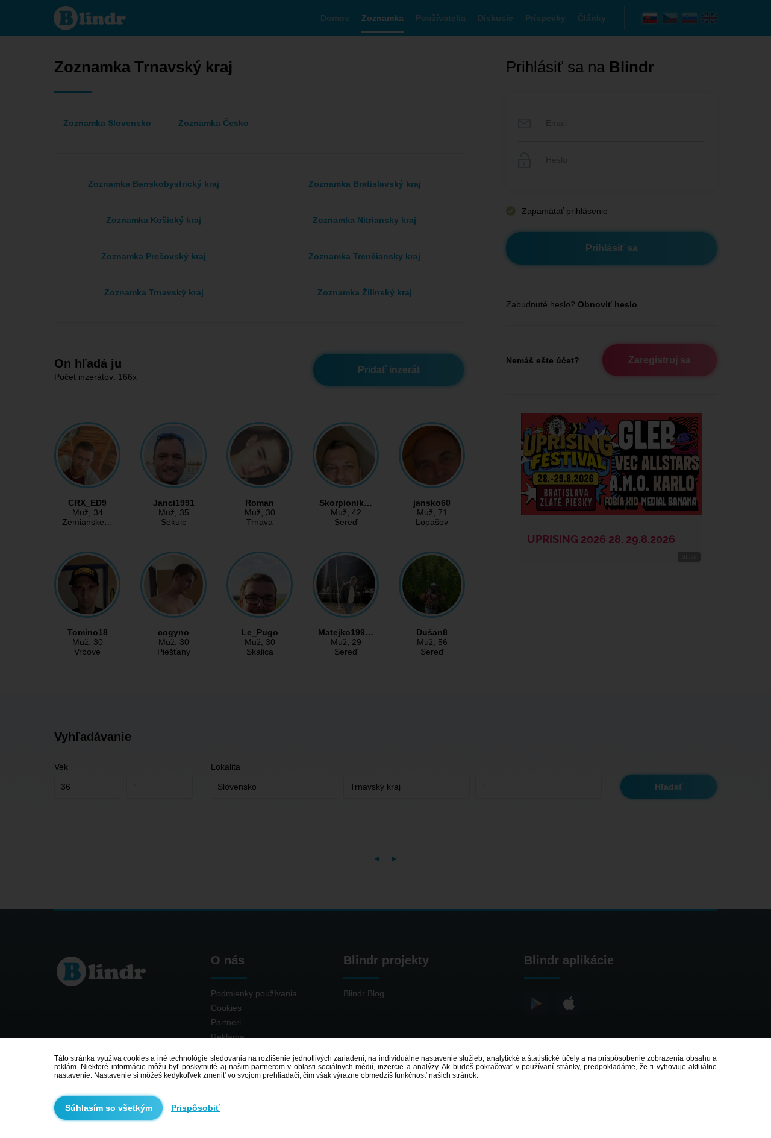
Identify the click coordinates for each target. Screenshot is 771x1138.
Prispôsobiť (195, 1108)
